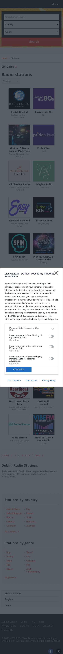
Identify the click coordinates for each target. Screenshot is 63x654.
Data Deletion (14, 380)
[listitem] (31, 329)
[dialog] (31, 327)
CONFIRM (19, 369)
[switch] (51, 336)
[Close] (57, 274)
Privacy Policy (49, 380)
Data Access (31, 380)
